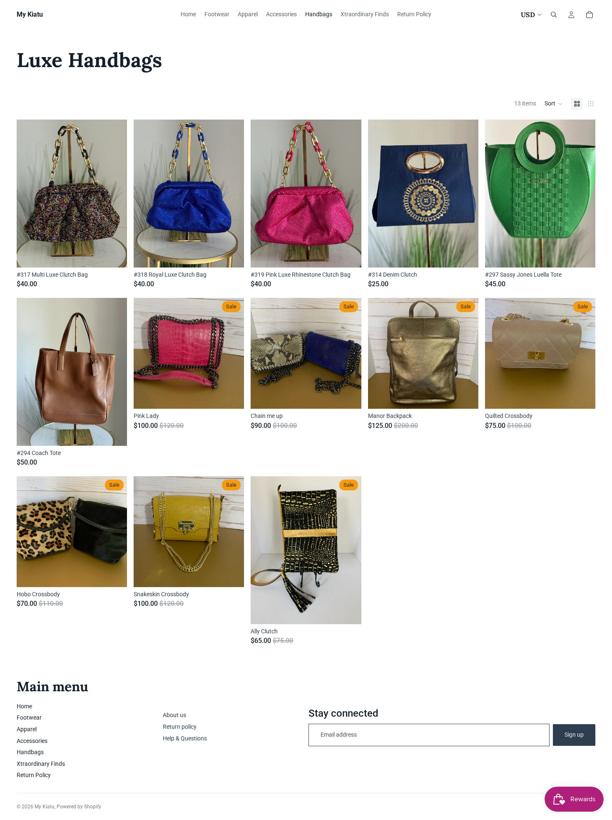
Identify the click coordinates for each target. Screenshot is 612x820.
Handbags (30, 752)
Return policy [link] (180, 726)
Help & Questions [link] (185, 738)
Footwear (29, 717)
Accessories (32, 741)
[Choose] (348, 395)
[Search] (554, 14)
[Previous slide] (29, 371)
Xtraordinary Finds (41, 763)
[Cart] (589, 14)
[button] (554, 104)
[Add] (114, 254)
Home (24, 706)
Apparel (27, 729)
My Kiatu (45, 807)
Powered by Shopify (79, 807)
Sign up (574, 734)
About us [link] (174, 715)
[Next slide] (114, 371)
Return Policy (34, 775)
